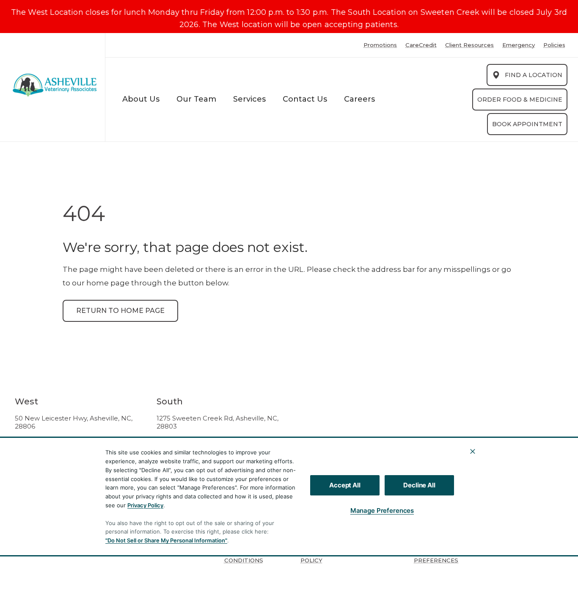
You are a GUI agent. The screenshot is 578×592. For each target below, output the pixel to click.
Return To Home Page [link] (120, 311)
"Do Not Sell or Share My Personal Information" (166, 540)
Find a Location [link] (533, 75)
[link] (54, 85)
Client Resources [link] (469, 45)
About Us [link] (141, 99)
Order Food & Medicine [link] (519, 99)
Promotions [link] (380, 45)
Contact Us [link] (305, 99)
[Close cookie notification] (472, 451)
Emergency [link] (518, 45)
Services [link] (249, 99)
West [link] (26, 401)
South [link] (170, 401)
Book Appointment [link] (527, 124)
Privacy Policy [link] (313, 556)
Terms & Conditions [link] (243, 556)
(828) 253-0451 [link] (38, 446)
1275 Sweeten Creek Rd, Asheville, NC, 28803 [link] (217, 422)
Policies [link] (554, 45)
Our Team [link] (196, 99)
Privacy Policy (145, 505)
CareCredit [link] (421, 45)
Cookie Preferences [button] (436, 556)
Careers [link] (359, 99)
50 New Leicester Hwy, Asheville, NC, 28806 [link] (73, 422)
